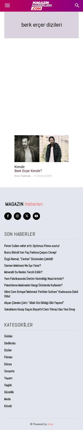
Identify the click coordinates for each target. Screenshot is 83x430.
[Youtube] (36, 216)
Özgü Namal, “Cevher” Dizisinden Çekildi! (28, 259)
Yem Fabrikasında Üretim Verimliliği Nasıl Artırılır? (34, 279)
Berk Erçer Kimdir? (28, 171)
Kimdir (19, 167)
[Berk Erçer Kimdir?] (41, 148)
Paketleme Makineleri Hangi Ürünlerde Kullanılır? (33, 285)
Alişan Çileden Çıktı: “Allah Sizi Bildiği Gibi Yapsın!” (34, 303)
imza (50, 424)
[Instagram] (17, 216)
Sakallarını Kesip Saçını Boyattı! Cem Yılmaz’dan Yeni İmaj (39, 309)
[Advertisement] (41, 81)
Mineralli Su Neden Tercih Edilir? (23, 272)
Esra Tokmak (22, 175)
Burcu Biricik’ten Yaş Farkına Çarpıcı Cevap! (30, 252)
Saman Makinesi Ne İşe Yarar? (22, 265)
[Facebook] (8, 216)
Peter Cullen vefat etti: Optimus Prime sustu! (31, 246)
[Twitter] (27, 216)
